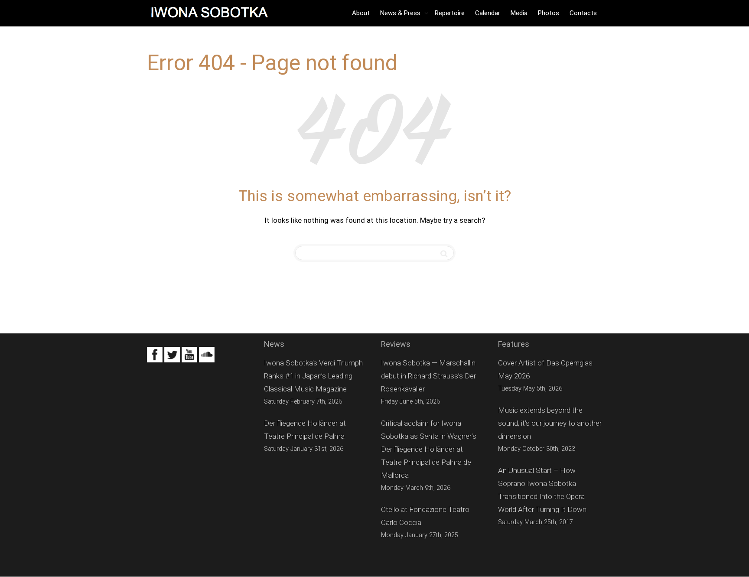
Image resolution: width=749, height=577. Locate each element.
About (361, 13)
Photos (548, 13)
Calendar (487, 13)
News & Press (401, 13)
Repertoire (450, 13)
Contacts (583, 13)
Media (519, 13)
